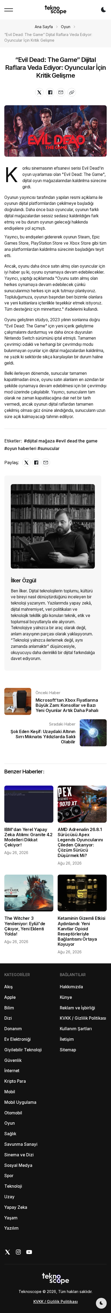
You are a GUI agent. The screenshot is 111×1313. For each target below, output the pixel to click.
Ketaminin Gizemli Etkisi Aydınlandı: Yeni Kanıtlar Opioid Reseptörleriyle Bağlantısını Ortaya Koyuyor (81, 931)
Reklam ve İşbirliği (77, 1007)
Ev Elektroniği (17, 1039)
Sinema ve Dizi (19, 1154)
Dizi (8, 1018)
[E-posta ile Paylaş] (61, 92)
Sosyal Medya (18, 1165)
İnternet (11, 1070)
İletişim (67, 1039)
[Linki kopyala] (71, 92)
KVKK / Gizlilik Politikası (83, 1018)
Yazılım (11, 1228)
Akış (8, 986)
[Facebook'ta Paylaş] (50, 92)
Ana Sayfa (44, 26)
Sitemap (68, 1049)
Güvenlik (13, 1060)
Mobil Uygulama (20, 1102)
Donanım (13, 1028)
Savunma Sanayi (20, 1144)
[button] (8, 9)
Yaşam (11, 1217)
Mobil (9, 1091)
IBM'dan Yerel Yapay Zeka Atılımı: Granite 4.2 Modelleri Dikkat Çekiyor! (28, 837)
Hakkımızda (71, 986)
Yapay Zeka (15, 1207)
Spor (8, 1175)
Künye (66, 997)
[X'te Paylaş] (39, 92)
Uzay (9, 1196)
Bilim (9, 1007)
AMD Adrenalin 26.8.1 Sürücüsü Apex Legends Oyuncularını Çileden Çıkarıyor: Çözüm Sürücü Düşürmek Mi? (80, 842)
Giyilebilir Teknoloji (23, 1049)
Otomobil (13, 1112)
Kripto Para (15, 1081)
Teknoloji (13, 1186)
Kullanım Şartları (76, 1028)
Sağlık (10, 1133)
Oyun (65, 26)
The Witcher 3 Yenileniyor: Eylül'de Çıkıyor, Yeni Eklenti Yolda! (24, 926)
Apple (10, 997)
